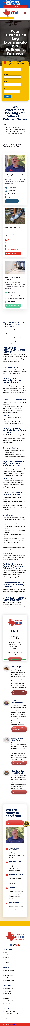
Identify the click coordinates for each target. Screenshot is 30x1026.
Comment (7, 89)
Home (6, 952)
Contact (6, 962)
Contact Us (15, 6)
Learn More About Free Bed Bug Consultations (18, 729)
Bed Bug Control (9, 970)
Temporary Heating (9, 980)
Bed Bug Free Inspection (11, 973)
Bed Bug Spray (8, 975)
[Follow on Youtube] (19, 945)
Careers (6, 998)
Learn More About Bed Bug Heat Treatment (19, 791)
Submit (7, 96)
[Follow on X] (14, 945)
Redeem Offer (15, 659)
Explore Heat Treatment (12, 253)
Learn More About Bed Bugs (19, 692)
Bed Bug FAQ (8, 993)
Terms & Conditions (9, 1001)
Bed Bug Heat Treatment (11, 978)
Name (6, 67)
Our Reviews (7, 991)
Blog (5, 960)
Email (6, 74)
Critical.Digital (12, 1024)
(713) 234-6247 (12, 2)
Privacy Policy (8, 1003)
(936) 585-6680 (13, 4)
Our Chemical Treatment (12, 305)
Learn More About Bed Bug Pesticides (19, 762)
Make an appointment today (13, 822)
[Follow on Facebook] (11, 945)
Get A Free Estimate (11, 201)
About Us (7, 955)
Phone (6, 81)
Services (6, 957)
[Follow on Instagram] (16, 945)
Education (7, 996)
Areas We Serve (8, 988)
